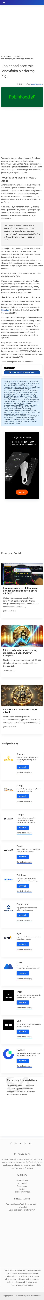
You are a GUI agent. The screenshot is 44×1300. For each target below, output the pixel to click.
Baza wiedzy (22, 1186)
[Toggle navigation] (3, 2)
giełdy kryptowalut (37, 84)
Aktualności (17, 56)
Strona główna (22, 1180)
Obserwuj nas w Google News (23, 372)
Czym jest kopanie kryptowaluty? (22, 1210)
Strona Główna (6, 56)
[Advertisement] (22, 28)
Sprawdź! (22, 767)
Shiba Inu (5, 310)
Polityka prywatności (22, 1192)
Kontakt (22, 1189)
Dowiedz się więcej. (24, 772)
